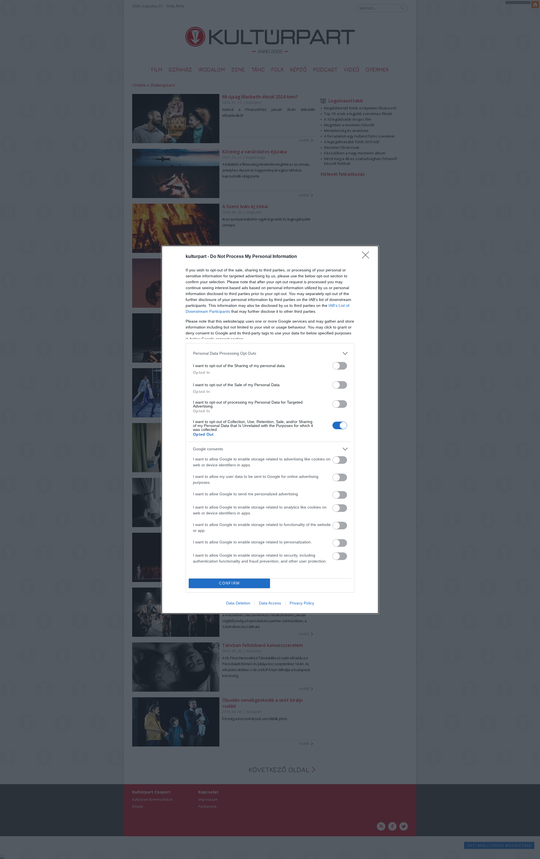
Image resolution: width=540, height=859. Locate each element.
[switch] (339, 366)
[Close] (367, 256)
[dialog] (270, 429)
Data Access (270, 603)
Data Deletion (238, 603)
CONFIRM (229, 583)
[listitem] (270, 353)
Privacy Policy (302, 603)
